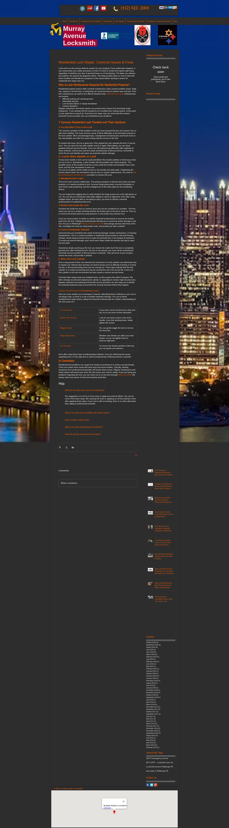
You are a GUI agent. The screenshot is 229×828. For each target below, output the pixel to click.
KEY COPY (150, 762)
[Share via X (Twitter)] (66, 447)
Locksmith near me (165, 762)
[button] (98, 390)
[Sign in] (89, 8)
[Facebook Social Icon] (96, 8)
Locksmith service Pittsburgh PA (159, 767)
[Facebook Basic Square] (147, 784)
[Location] (82, 8)
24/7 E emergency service (157, 758)
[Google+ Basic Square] (155, 784)
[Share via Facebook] (60, 447)
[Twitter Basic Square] (151, 784)
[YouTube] (103, 8)
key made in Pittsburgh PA (157, 771)
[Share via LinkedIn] (73, 447)
